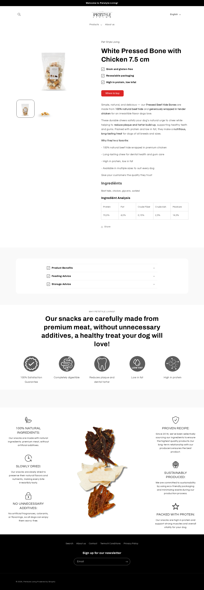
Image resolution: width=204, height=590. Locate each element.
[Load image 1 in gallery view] (25, 109)
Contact (93, 543)
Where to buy (112, 93)
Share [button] (107, 227)
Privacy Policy (131, 543)
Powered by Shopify (46, 582)
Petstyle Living (30, 582)
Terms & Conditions (110, 543)
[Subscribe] (126, 561)
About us (81, 543)
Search (69, 543)
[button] (19, 14)
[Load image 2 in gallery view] (45, 109)
